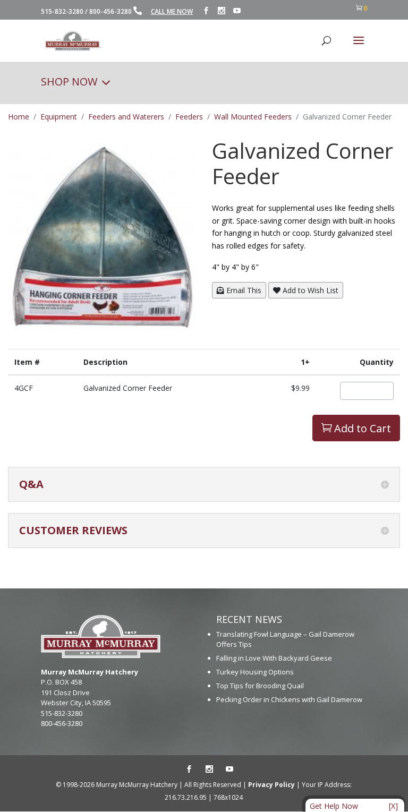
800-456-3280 (110, 11)
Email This (242, 290)
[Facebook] (206, 11)
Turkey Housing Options (255, 672)
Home (18, 117)
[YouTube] (237, 11)
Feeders (189, 117)
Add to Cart (356, 428)
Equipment (58, 117)
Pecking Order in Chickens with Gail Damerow (289, 699)
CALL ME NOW (172, 11)
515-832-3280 (62, 11)
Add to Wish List (309, 290)
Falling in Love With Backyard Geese (274, 658)
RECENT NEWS (249, 619)
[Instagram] (221, 11)
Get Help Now (334, 806)
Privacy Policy (271, 784)
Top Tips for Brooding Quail (260, 685)
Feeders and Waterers (126, 117)
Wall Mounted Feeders (253, 117)
